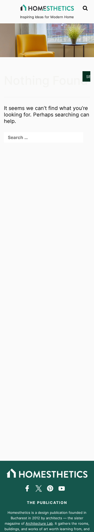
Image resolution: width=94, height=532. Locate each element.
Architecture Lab (39, 523)
